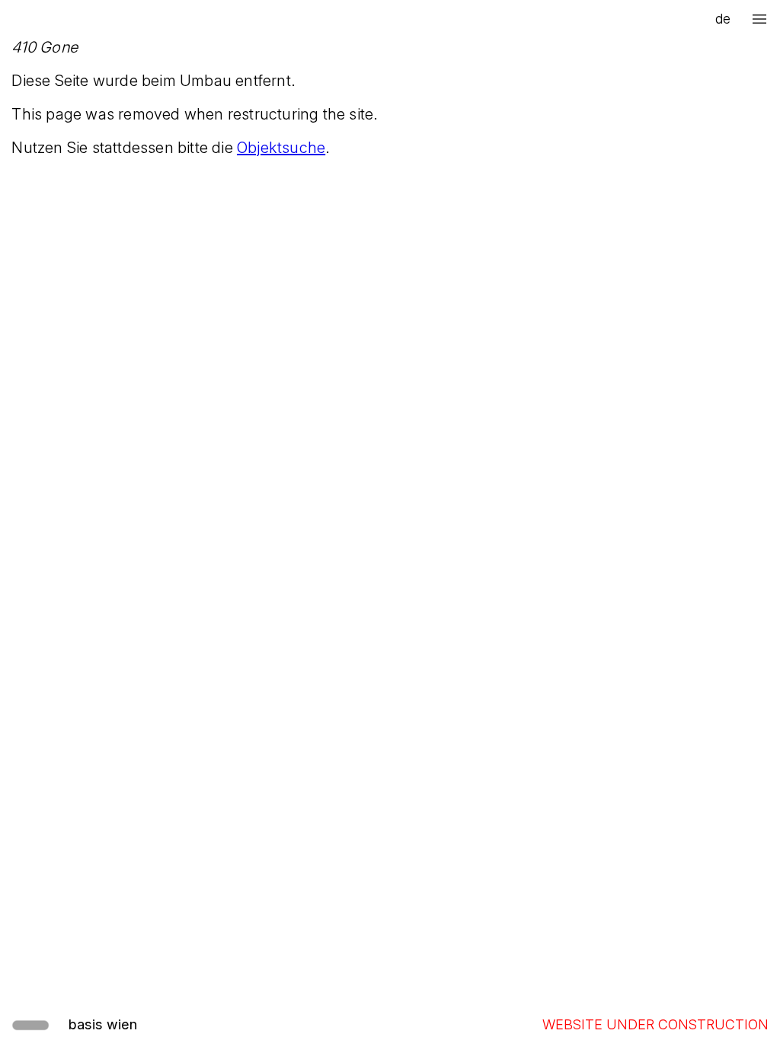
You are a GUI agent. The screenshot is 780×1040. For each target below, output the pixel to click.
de (722, 19)
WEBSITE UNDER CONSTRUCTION (655, 1024)
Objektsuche (281, 148)
